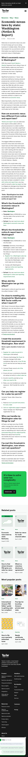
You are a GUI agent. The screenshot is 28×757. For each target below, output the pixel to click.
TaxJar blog (4, 722)
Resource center (6, 706)
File (2, 632)
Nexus (17, 18)
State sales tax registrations (5, 695)
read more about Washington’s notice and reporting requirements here (13, 274)
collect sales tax (21, 375)
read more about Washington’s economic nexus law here (13, 223)
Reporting (17, 632)
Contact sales (8, 491)
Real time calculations (7, 680)
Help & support (5, 724)
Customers (17, 704)
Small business (17, 679)
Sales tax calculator (6, 716)
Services (16, 698)
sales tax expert (16, 184)
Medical (16, 692)
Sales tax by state (6, 713)
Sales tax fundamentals (5, 710)
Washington (11, 211)
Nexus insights (5, 685)
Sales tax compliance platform (7, 676)
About (3, 736)
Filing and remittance (7, 683)
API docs (4, 727)
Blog (11, 18)
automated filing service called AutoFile (13, 432)
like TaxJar (19, 357)
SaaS (15, 695)
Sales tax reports (5, 688)
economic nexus (15, 97)
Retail (3, 598)
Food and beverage (19, 689)
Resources (5, 18)
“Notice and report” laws (9, 121)
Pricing (16, 709)
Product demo (5, 719)
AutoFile (11, 378)
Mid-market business (19, 676)
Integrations (4, 691)
